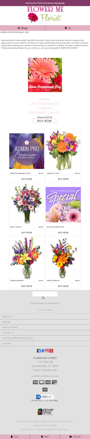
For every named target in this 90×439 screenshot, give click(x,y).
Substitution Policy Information (45, 3)
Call (16, 436)
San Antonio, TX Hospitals (60, 421)
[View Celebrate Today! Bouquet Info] (63, 151)
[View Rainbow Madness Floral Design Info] (26, 258)
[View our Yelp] (51, 352)
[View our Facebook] (39, 352)
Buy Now (44, 121)
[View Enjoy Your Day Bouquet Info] (26, 204)
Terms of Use (62, 429)
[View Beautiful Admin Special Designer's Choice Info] (63, 204)
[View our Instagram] (47, 352)
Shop (24, 28)
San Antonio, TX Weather (45, 425)
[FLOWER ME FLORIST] (45, 22)
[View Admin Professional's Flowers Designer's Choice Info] (45, 75)
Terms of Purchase (45, 429)
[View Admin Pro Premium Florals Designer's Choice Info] (26, 151)
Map (46, 436)
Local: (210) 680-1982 (45, 370)
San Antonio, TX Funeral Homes (31, 421)
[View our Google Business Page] (43, 352)
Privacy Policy (28, 429)
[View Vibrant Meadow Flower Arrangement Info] (63, 258)
